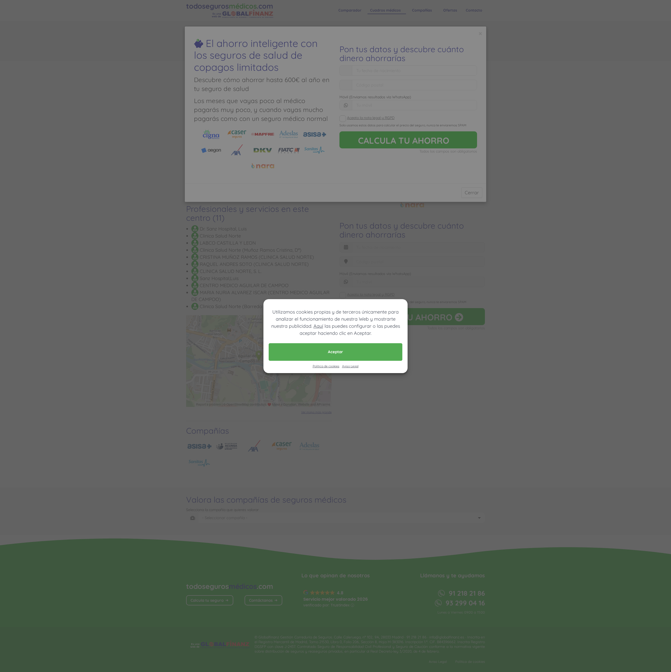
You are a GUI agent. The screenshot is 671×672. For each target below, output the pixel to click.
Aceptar (335, 351)
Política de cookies (326, 366)
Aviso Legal (350, 366)
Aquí (318, 326)
